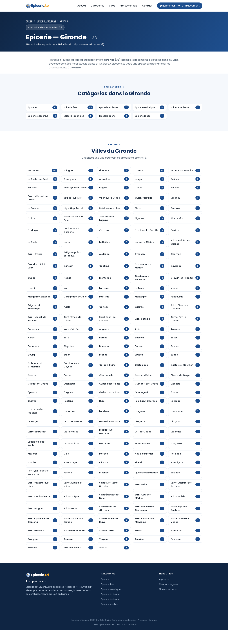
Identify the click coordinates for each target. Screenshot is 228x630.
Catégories (97, 5)
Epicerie (40, 5)
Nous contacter (168, 589)
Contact (147, 5)
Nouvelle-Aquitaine (46, 20)
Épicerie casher (109, 604)
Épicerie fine (107, 584)
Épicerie (105, 579)
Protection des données (124, 620)
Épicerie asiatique (111, 589)
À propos (164, 579)
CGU (92, 620)
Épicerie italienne (110, 594)
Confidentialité (103, 620)
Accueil (81, 5)
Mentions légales (168, 584)
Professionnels (128, 5)
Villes (112, 5)
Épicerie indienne (110, 599)
